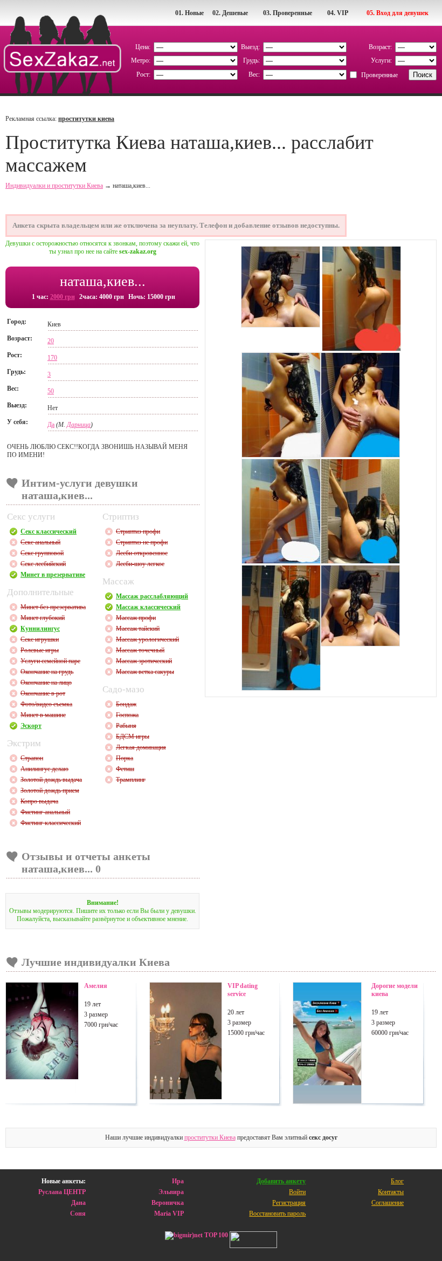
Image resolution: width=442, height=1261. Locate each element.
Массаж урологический (147, 639)
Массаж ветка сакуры (145, 672)
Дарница (79, 424)
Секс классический (48, 531)
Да (50, 424)
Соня (78, 1213)
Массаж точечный (140, 650)
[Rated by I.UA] (253, 1240)
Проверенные (379, 75)
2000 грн (62, 297)
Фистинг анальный (45, 812)
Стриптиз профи (138, 531)
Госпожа (127, 715)
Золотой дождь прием (49, 790)
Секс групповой (42, 553)
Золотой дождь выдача (51, 779)
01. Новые (189, 13)
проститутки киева (86, 118)
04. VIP (337, 13)
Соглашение (387, 1203)
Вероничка (167, 1203)
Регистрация (289, 1203)
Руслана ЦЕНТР (62, 1192)
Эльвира (171, 1192)
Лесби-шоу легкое (140, 564)
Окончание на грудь (46, 672)
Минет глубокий (42, 618)
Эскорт (31, 726)
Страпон (31, 758)
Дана (78, 1203)
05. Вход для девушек (398, 13)
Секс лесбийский (43, 564)
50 (50, 391)
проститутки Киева (210, 1137)
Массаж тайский (138, 628)
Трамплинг (131, 779)
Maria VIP (169, 1213)
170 (52, 358)
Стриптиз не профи (142, 542)
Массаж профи (136, 618)
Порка (124, 758)
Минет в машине (43, 715)
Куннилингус (40, 628)
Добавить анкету (281, 1181)
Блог (397, 1181)
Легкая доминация (141, 747)
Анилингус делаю (44, 769)
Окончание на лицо (46, 682)
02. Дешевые (230, 13)
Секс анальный (40, 542)
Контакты (391, 1192)
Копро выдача (39, 801)
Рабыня (126, 726)
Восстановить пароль (277, 1213)
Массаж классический (148, 607)
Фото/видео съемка (46, 704)
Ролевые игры (39, 650)
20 (50, 341)
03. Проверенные (287, 13)
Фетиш (125, 769)
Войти (297, 1192)
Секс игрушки (39, 639)
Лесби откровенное (142, 553)
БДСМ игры (132, 736)
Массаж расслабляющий (152, 596)
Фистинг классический (50, 823)
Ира (178, 1181)
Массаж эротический (144, 661)
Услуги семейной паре (50, 661)
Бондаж (126, 704)
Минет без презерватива (53, 607)
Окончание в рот (42, 693)
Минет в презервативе (52, 574)
